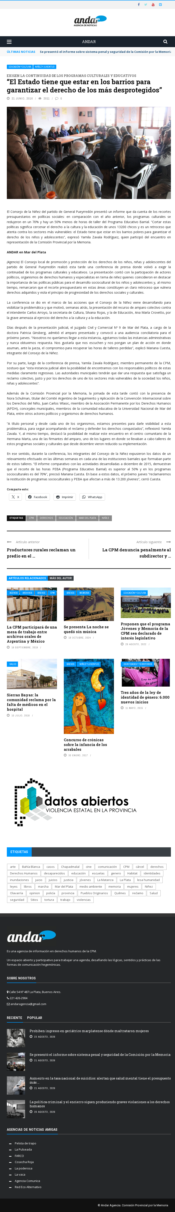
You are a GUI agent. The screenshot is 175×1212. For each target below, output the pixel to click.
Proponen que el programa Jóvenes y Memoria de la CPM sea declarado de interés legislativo (145, 630)
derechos (46, 517)
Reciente (14, 1018)
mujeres (133, 886)
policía (50, 893)
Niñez (105, 517)
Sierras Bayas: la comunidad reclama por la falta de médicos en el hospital (31, 702)
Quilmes (120, 893)
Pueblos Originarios (94, 893)
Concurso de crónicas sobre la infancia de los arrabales (85, 744)
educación (66, 517)
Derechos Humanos (24, 873)
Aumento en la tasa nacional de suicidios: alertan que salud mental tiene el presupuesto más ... (100, 1080)
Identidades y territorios (138, 664)
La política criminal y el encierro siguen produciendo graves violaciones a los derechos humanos (100, 1104)
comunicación (107, 867)
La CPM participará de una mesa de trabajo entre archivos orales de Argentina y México (32, 634)
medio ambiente (91, 886)
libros (28, 886)
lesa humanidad (148, 880)
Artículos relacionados (27, 578)
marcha (43, 886)
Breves (41, 592)
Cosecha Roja (24, 1162)
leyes (14, 886)
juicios (53, 880)
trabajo (65, 900)
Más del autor (61, 578)
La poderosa (23, 1168)
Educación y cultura (20, 66)
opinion (34, 893)
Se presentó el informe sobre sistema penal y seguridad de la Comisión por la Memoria (106, 52)
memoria (114, 886)
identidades (152, 873)
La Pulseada (23, 1149)
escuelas (98, 873)
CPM (31, 517)
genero (116, 873)
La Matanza (105, 880)
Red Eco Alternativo (28, 1187)
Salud (13, 664)
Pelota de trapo (25, 1143)
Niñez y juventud (44, 66)
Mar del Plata (87, 517)
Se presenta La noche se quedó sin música (86, 629)
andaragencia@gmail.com (28, 1004)
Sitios (34, 900)
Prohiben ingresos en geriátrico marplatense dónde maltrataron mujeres (89, 1031)
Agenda (14, 592)
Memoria (84, 592)
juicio (38, 880)
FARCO (19, 1156)
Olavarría (16, 893)
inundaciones (19, 880)
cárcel (140, 867)
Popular (34, 1018)
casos (50, 867)
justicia (68, 880)
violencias (84, 900)
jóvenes (85, 880)
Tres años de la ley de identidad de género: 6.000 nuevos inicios (145, 697)
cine (89, 867)
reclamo (137, 893)
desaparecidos (54, 873)
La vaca (20, 1174)
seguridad (17, 900)
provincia (68, 893)
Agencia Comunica (27, 1181)
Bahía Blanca (31, 867)
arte (13, 867)
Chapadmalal (70, 867)
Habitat (132, 873)
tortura (49, 900)
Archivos (27, 592)
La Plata (125, 880)
